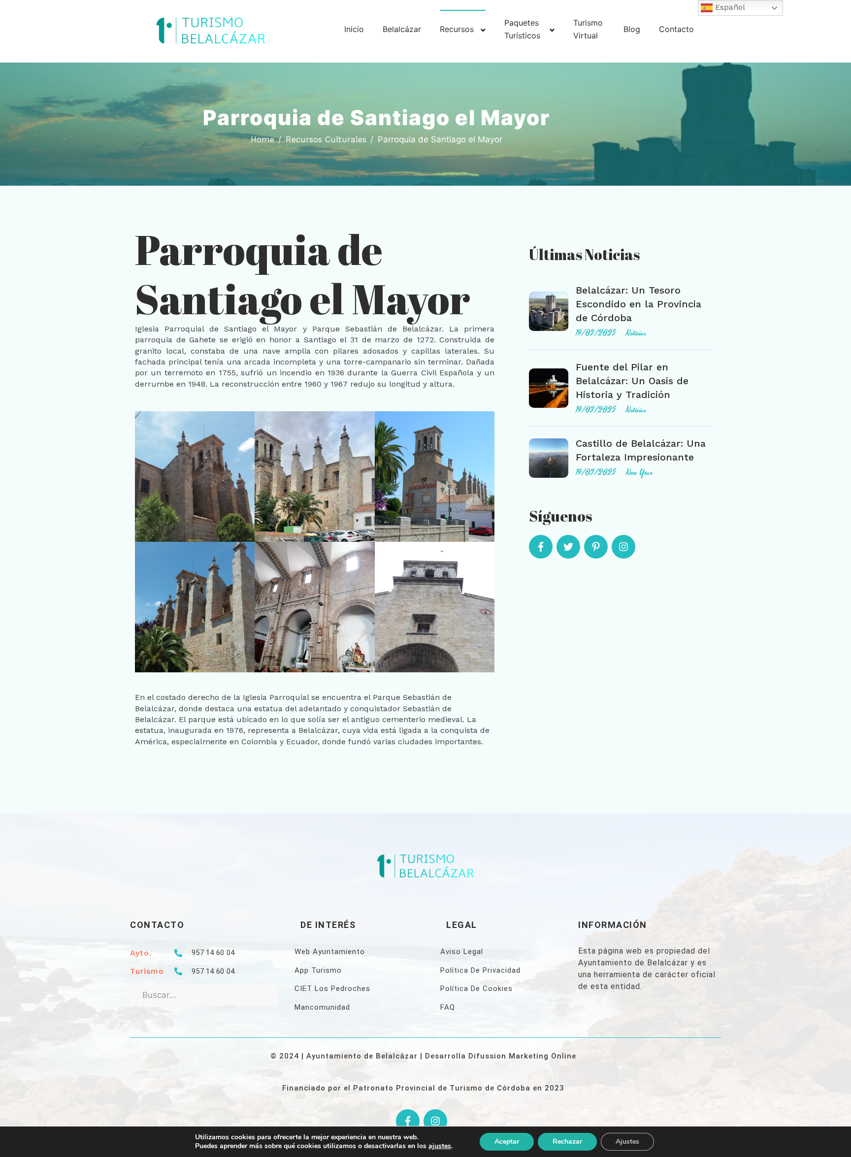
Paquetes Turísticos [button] (522, 29)
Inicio (354, 29)
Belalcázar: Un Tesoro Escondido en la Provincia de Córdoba (638, 304)
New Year (639, 472)
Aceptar (506, 1141)
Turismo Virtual (588, 29)
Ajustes (627, 1141)
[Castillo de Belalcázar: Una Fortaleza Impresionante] (548, 458)
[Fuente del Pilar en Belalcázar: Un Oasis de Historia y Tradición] (548, 388)
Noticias (636, 333)
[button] (195, 475)
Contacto (676, 29)
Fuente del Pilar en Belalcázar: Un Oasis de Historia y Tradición (632, 380)
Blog (631, 29)
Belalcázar (402, 29)
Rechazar (567, 1141)
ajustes (439, 1146)
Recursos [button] (457, 29)
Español (729, 7)
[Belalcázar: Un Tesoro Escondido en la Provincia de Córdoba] (548, 311)
